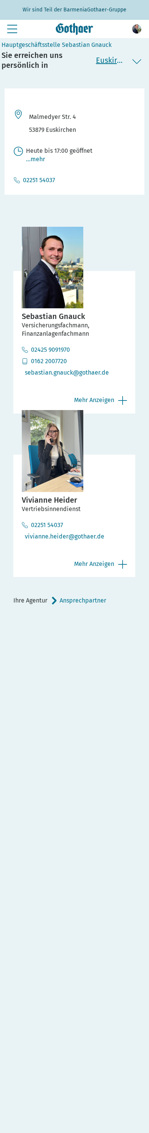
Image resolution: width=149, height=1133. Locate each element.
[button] (137, 29)
